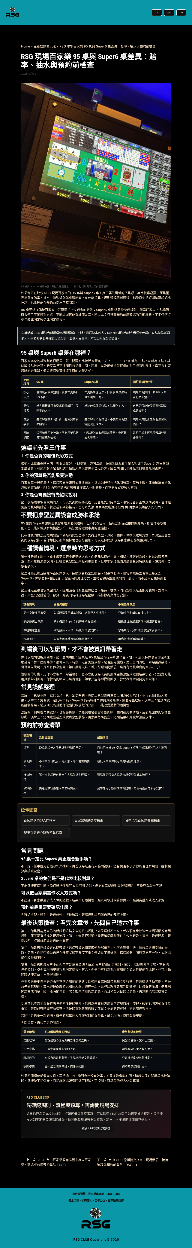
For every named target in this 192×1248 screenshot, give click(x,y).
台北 (157, 12)
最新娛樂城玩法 (45, 46)
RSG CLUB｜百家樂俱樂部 (25, 11)
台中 (169, 12)
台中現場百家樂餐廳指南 (142, 820)
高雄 (181, 12)
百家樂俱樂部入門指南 (145, 507)
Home (25, 46)
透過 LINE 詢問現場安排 (96, 1128)
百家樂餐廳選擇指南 (109, 507)
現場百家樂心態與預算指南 (133, 540)
